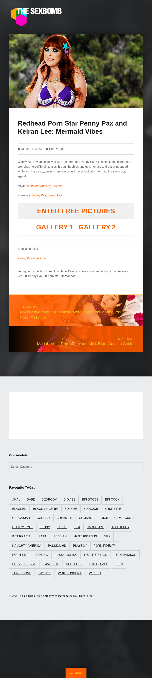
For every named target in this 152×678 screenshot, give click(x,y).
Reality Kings (95, 554)
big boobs (28, 271)
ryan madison (124, 554)
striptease (98, 564)
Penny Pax (56, 148)
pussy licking (65, 554)
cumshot (86, 517)
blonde (71, 508)
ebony (44, 527)
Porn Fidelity (105, 545)
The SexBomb (26, 595)
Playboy (80, 545)
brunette (113, 508)
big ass (69, 499)
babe (31, 499)
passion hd (57, 545)
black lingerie (45, 508)
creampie (64, 517)
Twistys (44, 573)
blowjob (57, 271)
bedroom (49, 499)
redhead (70, 276)
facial (62, 527)
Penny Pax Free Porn (32, 258)
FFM (77, 527)
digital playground (117, 517)
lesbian (60, 536)
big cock (112, 499)
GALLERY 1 (54, 227)
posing (42, 554)
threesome (21, 573)
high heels (120, 527)
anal (16, 499)
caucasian (92, 271)
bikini (43, 271)
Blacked (19, 508)
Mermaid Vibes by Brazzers (45, 185)
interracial (22, 536)
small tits (50, 564)
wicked (95, 573)
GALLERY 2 (97, 227)
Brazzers (74, 271)
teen (119, 564)
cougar (43, 517)
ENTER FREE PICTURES (76, 211)
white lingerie (70, 573)
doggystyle (22, 527)
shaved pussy (24, 564)
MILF (107, 536)
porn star (53, 276)
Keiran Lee (55, 195)
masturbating (85, 536)
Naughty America (26, 545)
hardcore (110, 271)
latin (43, 536)
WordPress (61, 595)
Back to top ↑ (86, 595)
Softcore (74, 564)
